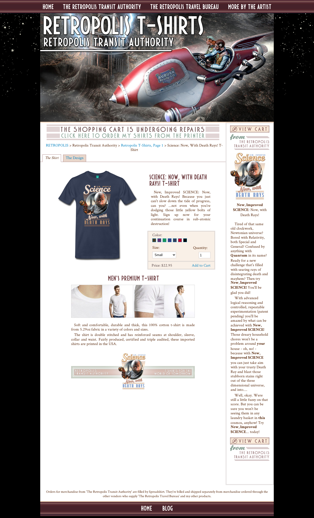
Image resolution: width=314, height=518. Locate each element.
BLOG (167, 508)
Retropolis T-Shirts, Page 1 (142, 145)
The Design (74, 157)
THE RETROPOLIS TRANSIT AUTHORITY (102, 6)
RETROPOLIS (57, 145)
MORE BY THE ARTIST (250, 6)
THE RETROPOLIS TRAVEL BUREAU (184, 6)
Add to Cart (201, 265)
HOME (48, 6)
